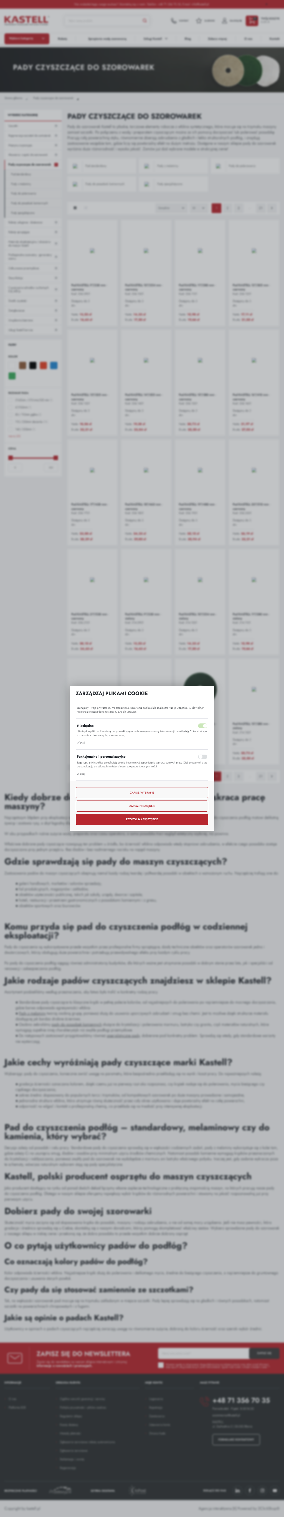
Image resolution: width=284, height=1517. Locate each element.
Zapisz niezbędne (142, 806)
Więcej (81, 742)
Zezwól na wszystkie (142, 819)
